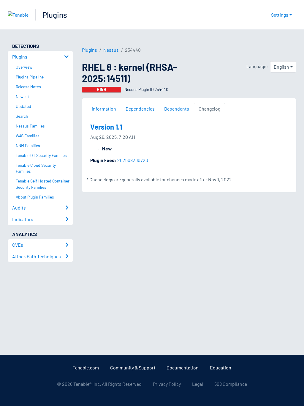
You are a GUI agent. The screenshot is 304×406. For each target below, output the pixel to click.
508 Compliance (230, 384)
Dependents (176, 108)
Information (104, 108)
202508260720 (132, 160)
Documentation (183, 367)
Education (220, 367)
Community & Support (133, 367)
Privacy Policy (167, 384)
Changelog (209, 108)
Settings (279, 15)
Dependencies (140, 108)
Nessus (111, 50)
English (281, 67)
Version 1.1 (106, 126)
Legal (197, 384)
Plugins (54, 14)
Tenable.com (86, 367)
